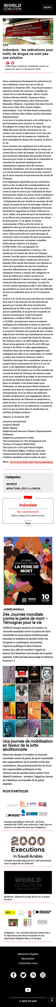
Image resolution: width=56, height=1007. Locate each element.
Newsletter (28, 958)
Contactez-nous (28, 963)
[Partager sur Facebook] (7, 63)
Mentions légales (28, 954)
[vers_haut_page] (52, 1000)
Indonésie (11, 484)
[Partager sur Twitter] (12, 63)
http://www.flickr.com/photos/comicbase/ (31, 461)
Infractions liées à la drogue (23, 488)
